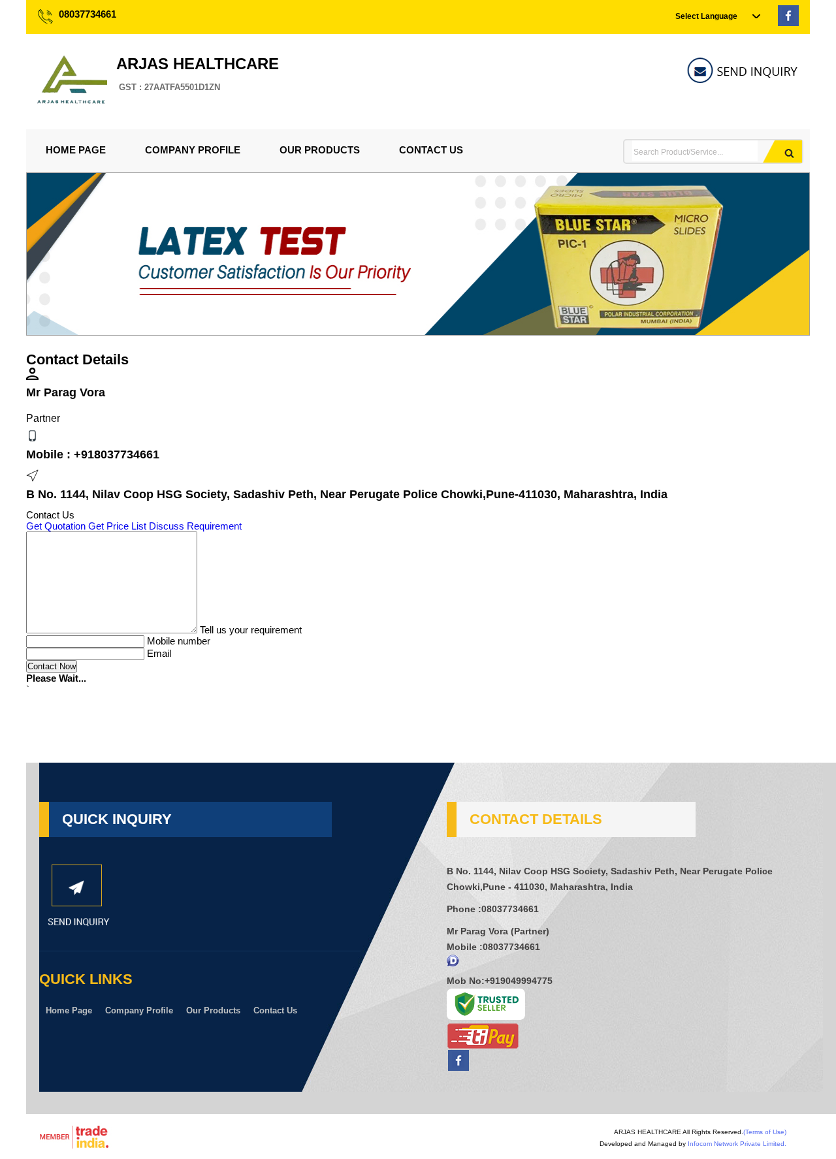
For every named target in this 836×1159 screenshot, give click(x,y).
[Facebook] (788, 22)
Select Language (706, 16)
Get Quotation (56, 526)
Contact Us (431, 149)
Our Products (320, 149)
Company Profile (192, 149)
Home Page (76, 149)
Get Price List (117, 526)
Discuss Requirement (195, 526)
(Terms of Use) (764, 1131)
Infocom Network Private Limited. (737, 1143)
